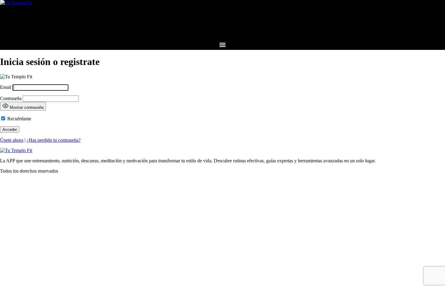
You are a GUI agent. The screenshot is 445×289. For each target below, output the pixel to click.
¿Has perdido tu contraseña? (54, 140)
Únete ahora (11, 140)
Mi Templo (223, 15)
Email (5, 87)
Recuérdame (18, 118)
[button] (223, 45)
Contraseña (10, 98)
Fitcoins (222, 30)
